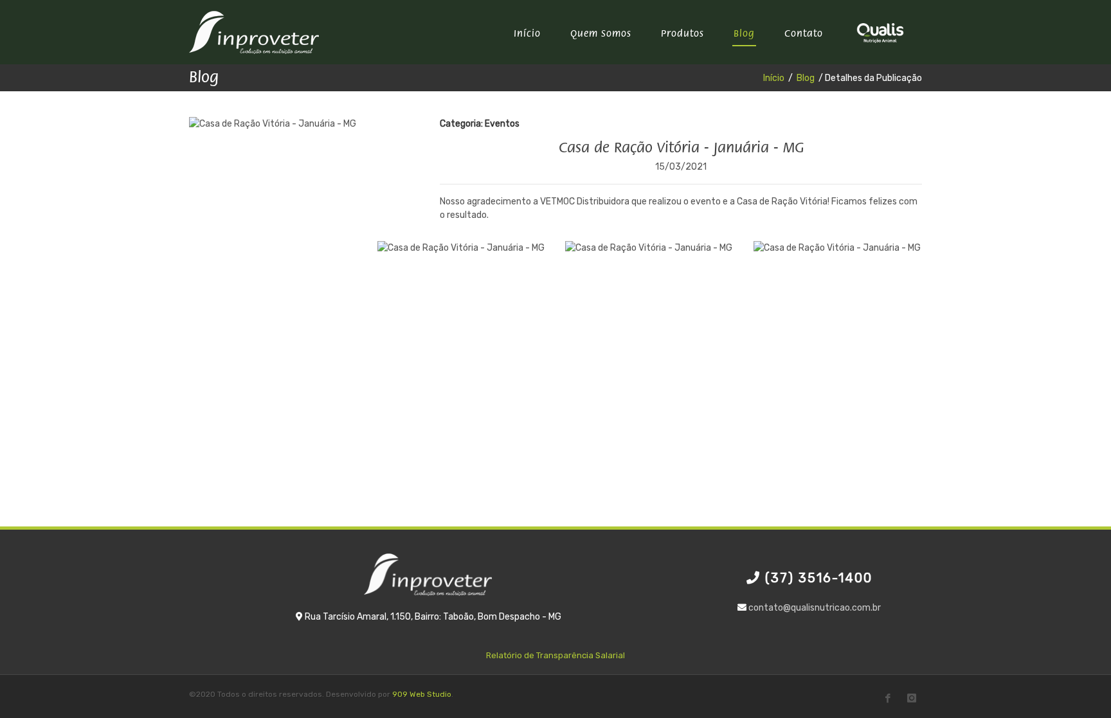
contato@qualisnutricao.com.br (814, 607)
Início (773, 78)
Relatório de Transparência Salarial (555, 655)
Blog (806, 78)
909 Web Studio (421, 694)
